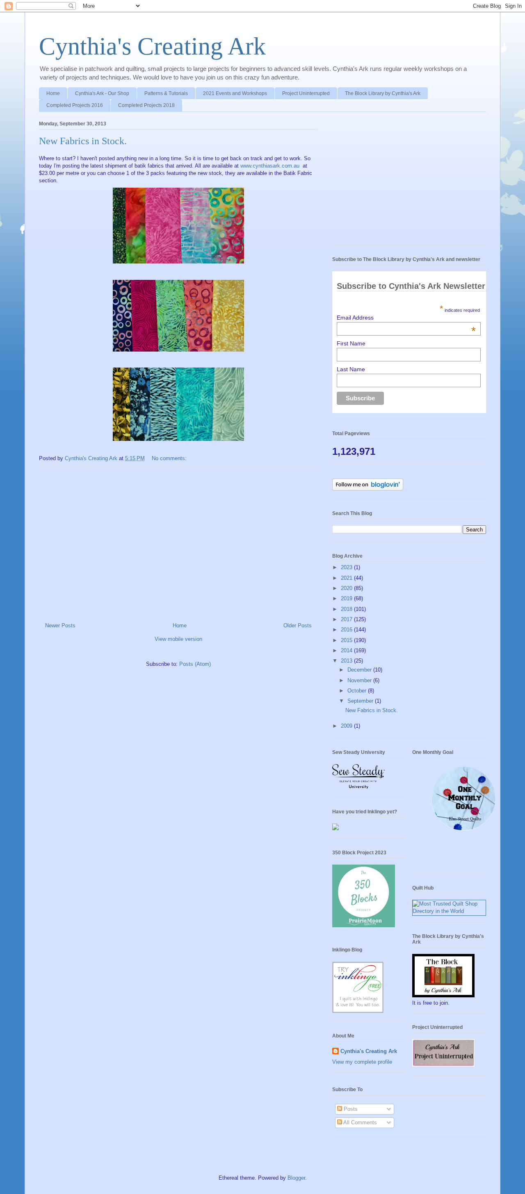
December (360, 670)
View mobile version (178, 639)
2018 (347, 609)
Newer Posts (60, 625)
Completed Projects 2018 (146, 105)
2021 (347, 578)
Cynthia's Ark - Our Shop (102, 93)
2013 (347, 661)
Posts (350, 1109)
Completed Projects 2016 (74, 105)
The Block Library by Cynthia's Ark (382, 93)
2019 (347, 598)
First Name (351, 343)
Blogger (296, 1178)
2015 (347, 640)
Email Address (406, 317)
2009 (347, 726)
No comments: (170, 458)
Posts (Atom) (195, 664)
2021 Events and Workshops (235, 93)
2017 (347, 619)
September (361, 701)
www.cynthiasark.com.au (269, 166)
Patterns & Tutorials (166, 93)
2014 (347, 650)
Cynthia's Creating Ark (152, 46)
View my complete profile (362, 1062)
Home (53, 93)
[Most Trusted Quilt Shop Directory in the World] (449, 911)
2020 (347, 588)
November (360, 680)
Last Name (351, 369)
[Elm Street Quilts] (463, 831)
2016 (347, 630)
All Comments (359, 1122)
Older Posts (297, 625)
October (357, 691)
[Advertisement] (178, 541)
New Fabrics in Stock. (83, 141)
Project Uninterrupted (306, 93)
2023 (347, 567)
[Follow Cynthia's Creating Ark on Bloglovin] (367, 489)
